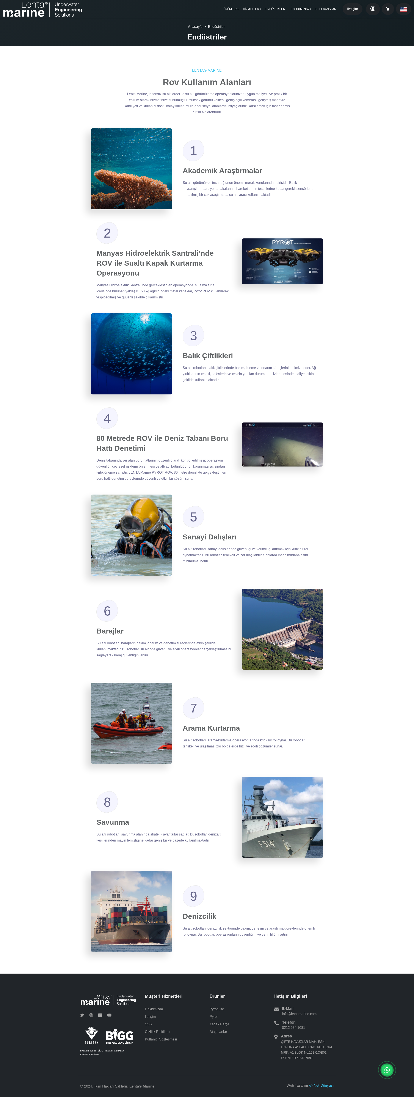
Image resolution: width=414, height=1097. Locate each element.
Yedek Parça (219, 1024)
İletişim (352, 9)
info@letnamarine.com (299, 1014)
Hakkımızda (154, 1009)
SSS (148, 1024)
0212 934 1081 (293, 1027)
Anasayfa (195, 26)
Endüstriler (275, 9)
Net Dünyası (323, 1085)
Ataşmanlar (218, 1032)
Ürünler (230, 9)
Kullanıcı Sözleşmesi (161, 1039)
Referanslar (325, 9)
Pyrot (214, 1016)
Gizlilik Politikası (157, 1032)
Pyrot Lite (217, 1009)
